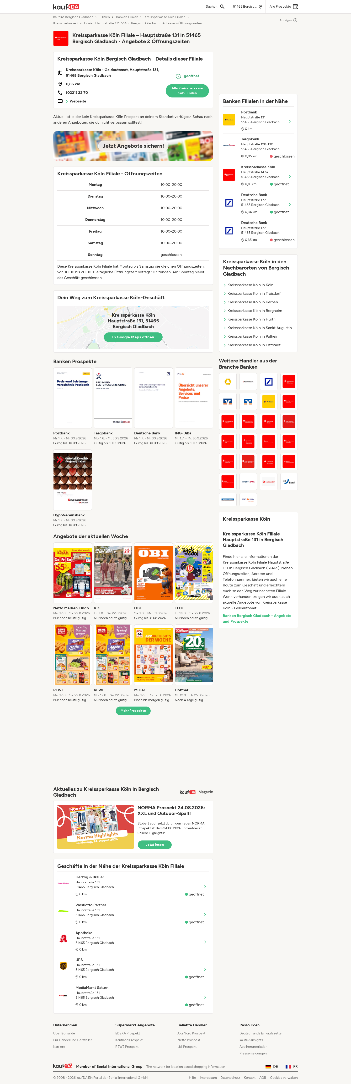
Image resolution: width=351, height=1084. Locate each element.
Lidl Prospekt (187, 1047)
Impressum (208, 1078)
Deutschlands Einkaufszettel (260, 1033)
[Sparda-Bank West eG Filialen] (228, 499)
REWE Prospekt (126, 1047)
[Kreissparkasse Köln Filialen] (228, 441)
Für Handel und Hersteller (72, 1040)
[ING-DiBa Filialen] (248, 499)
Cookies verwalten (284, 1078)
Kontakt (249, 1078)
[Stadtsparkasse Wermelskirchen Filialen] (248, 421)
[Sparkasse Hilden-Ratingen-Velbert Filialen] (289, 461)
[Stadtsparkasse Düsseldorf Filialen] (289, 441)
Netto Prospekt (188, 1040)
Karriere (59, 1047)
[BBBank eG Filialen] (289, 481)
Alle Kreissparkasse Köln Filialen (187, 90)
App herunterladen (253, 1047)
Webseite (78, 101)
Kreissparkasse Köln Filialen (165, 17)
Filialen (105, 17)
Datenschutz (230, 1078)
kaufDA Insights (251, 1040)
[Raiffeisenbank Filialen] (228, 401)
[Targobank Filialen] (248, 481)
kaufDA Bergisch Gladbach (73, 17)
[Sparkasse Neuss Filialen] (268, 421)
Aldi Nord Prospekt (191, 1033)
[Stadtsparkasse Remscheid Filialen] (289, 401)
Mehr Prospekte (133, 711)
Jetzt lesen (155, 845)
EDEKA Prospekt (127, 1033)
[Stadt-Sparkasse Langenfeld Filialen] (289, 421)
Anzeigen (286, 20)
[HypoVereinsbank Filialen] (248, 381)
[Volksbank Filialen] (248, 401)
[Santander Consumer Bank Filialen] (268, 481)
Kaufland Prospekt (129, 1040)
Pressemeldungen (253, 1053)
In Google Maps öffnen (133, 337)
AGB (262, 1078)
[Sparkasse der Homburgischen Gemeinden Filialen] (228, 481)
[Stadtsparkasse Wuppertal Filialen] (228, 461)
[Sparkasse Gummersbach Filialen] (248, 441)
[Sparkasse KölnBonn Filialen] (289, 381)
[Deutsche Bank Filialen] (268, 381)
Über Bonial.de (64, 1033)
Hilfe (192, 1078)
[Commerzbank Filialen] (228, 381)
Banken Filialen (127, 17)
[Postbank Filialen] (268, 401)
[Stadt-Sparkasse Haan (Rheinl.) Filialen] (248, 461)
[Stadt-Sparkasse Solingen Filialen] (228, 421)
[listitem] (72, 406)
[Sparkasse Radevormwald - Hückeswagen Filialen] (268, 441)
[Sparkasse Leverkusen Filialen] (268, 461)
